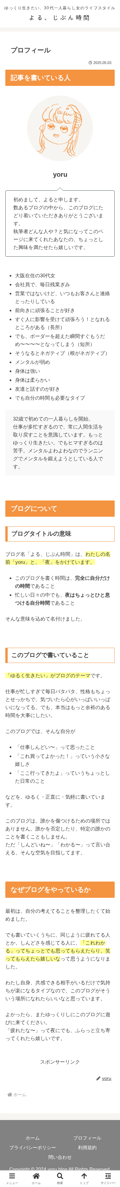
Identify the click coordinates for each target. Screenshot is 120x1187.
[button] (107, 919)
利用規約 (87, 1147)
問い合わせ (60, 1157)
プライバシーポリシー (32, 1147)
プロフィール (87, 1138)
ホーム (33, 1138)
